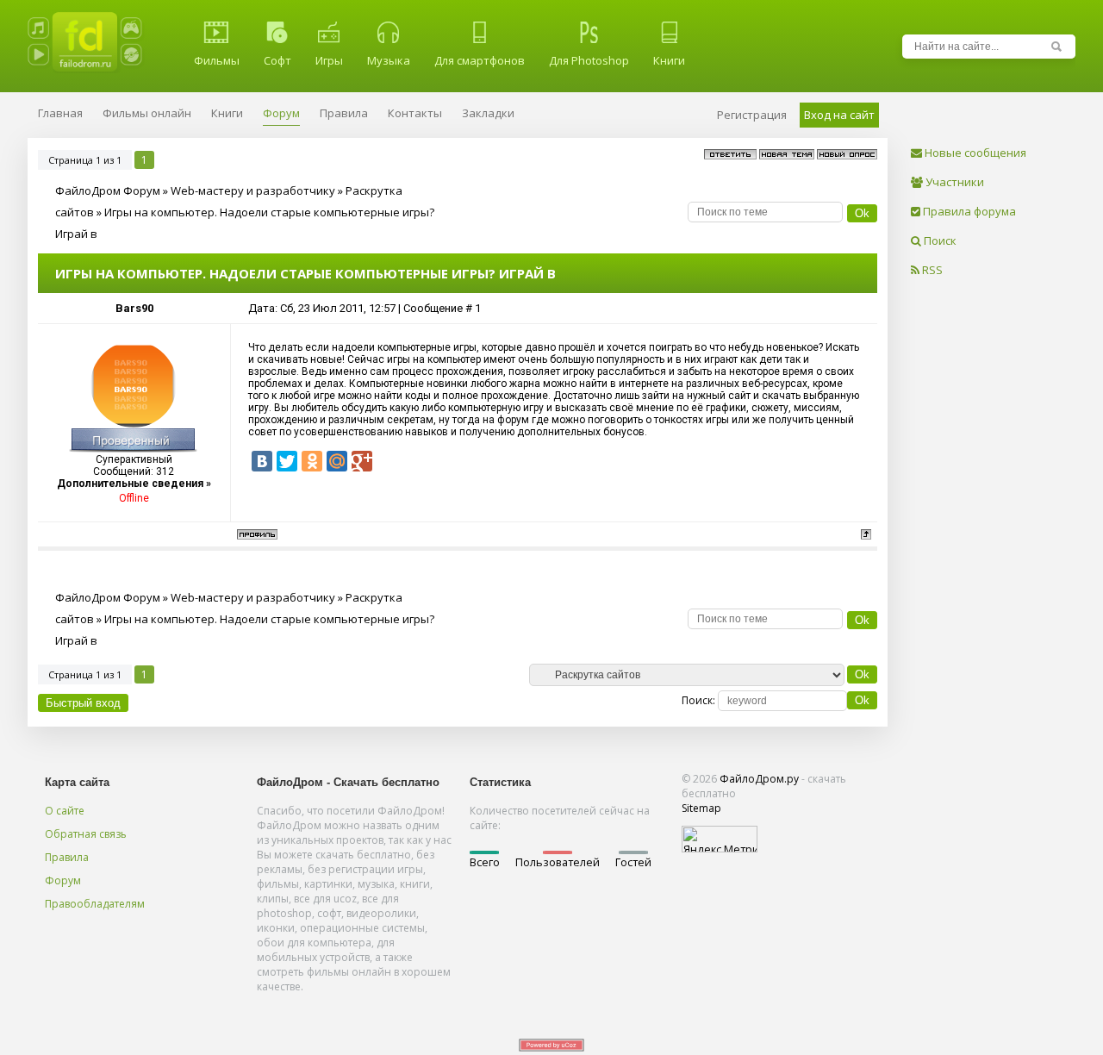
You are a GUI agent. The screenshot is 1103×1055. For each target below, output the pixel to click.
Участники (953, 182)
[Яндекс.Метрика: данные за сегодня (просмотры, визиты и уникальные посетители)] (719, 839)
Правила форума (968, 211)
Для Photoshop (589, 60)
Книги (669, 60)
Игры (329, 60)
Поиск (939, 240)
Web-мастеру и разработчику (253, 190)
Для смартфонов (479, 60)
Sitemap (701, 808)
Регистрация (752, 114)
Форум (63, 880)
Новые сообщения (974, 152)
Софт (277, 60)
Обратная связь (86, 834)
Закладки (488, 113)
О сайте (64, 810)
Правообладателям (95, 903)
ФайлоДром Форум (107, 190)
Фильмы (217, 60)
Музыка (388, 60)
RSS (931, 270)
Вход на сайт (839, 114)
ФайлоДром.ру (759, 778)
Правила (67, 857)
